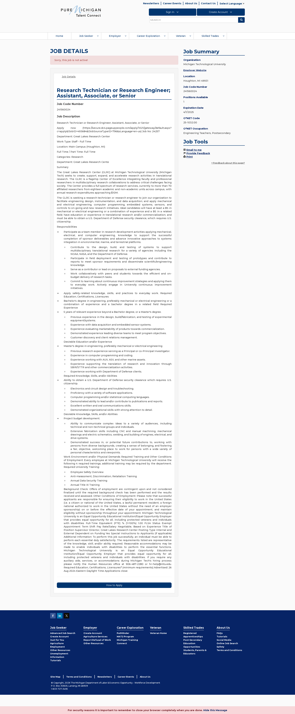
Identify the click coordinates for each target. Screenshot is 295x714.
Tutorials (55, 660)
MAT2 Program (125, 636)
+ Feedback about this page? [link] (228, 163)
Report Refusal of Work (97, 640)
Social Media (224, 640)
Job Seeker (86, 35)
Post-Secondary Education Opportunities (192, 643)
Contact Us (208, 3)
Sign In (170, 12)
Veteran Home (158, 633)
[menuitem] (59, 36)
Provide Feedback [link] (198, 153)
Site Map (55, 676)
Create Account (218, 12)
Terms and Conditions (229, 650)
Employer (115, 35)
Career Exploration (148, 35)
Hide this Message (215, 710)
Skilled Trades (210, 35)
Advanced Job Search (62, 633)
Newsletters (151, 3)
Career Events (172, 3)
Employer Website (194, 70)
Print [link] (189, 156)
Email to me (194, 149)
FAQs (220, 633)
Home (59, 35)
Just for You (57, 640)
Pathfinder (123, 633)
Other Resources (60, 650)
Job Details (69, 76)
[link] (80, 10)
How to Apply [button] (114, 585)
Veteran (181, 35)
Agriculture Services (95, 636)
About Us (191, 3)
